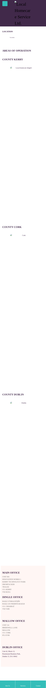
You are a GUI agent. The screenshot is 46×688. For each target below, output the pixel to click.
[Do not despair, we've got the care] (23, 13)
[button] (4, 3)
